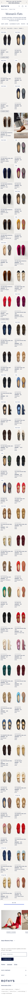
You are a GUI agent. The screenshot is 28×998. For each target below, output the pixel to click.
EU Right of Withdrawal (7, 993)
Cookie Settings (21, 991)
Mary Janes (4, 24)
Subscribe (7, 959)
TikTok (15, 964)
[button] (19, 6)
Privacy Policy (5, 991)
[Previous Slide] (2, 2)
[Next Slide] (26, 2)
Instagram (9, 964)
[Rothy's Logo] (5, 6)
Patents (17, 989)
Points (23, 24)
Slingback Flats (15, 24)
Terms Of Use (13, 991)
